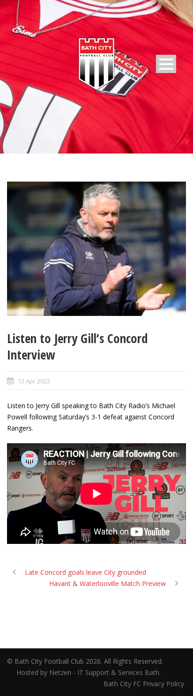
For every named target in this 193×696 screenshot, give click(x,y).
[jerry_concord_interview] (96, 249)
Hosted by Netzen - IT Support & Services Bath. (88, 672)
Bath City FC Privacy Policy (145, 683)
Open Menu (166, 64)
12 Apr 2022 (34, 381)
